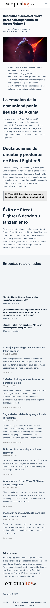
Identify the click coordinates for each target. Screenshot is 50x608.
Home (5, 602)
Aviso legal (19, 605)
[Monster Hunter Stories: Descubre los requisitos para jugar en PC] (25, 280)
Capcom (24, 32)
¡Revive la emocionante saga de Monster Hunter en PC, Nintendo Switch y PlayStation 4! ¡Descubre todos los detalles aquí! (25, 312)
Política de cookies (39, 602)
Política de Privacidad (19, 602)
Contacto (31, 605)
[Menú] (46, 4)
